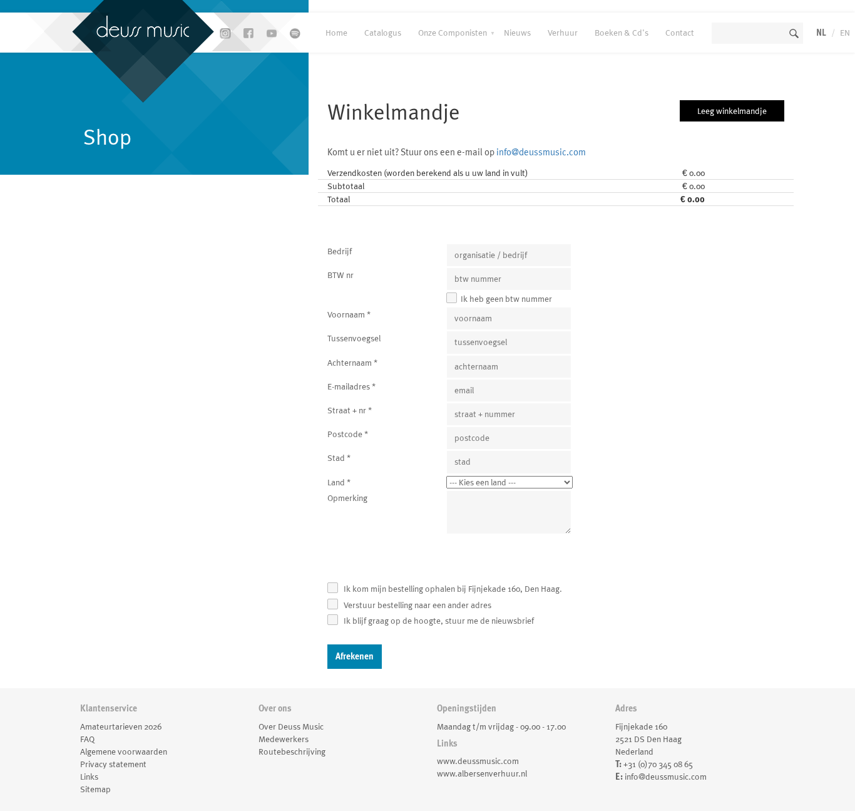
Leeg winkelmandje (732, 111)
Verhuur (563, 33)
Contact (679, 33)
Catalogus (382, 33)
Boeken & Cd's (621, 33)
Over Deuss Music (291, 726)
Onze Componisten (452, 33)
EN (845, 33)
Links (89, 777)
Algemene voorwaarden (123, 751)
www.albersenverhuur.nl (482, 773)
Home (336, 33)
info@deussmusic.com (541, 152)
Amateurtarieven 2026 (120, 726)
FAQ (87, 739)
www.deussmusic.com (478, 761)
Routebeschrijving (292, 751)
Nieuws (517, 33)
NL (821, 33)
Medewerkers (284, 739)
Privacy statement (113, 764)
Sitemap (95, 789)
